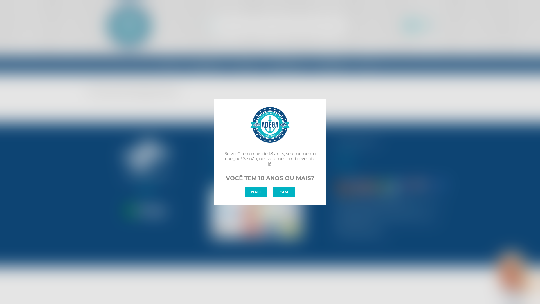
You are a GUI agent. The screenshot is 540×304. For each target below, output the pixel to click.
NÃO (256, 192)
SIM (284, 192)
